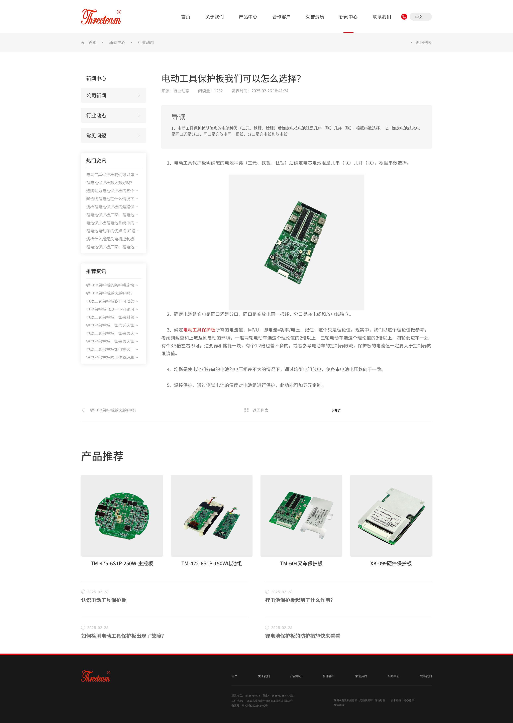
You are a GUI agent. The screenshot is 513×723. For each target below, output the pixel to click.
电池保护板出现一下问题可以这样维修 (120, 309)
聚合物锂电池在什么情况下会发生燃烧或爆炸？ (128, 198)
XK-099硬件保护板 (391, 563)
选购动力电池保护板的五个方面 (114, 190)
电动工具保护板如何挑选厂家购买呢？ (120, 349)
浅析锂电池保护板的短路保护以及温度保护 (124, 206)
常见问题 (96, 135)
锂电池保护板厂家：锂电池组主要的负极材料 (126, 215)
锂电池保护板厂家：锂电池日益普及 (118, 247)
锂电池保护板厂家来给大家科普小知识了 (122, 341)
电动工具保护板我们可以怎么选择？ (118, 174)
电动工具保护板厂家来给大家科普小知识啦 (124, 333)
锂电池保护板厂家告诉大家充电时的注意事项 (126, 325)
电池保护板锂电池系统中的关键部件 (118, 223)
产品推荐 (102, 455)
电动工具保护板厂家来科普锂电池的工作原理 (126, 317)
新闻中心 (348, 16)
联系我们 (382, 16)
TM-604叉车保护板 (301, 563)
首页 (185, 16)
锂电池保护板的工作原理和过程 (114, 357)
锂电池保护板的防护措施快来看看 (116, 285)
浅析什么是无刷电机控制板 (110, 239)
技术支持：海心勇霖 (402, 700)
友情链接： (340, 705)
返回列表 (424, 42)
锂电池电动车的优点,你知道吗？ (114, 231)
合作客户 (281, 16)
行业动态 (146, 42)
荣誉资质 (315, 16)
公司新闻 (96, 95)
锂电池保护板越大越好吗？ (110, 182)
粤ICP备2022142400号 (255, 705)
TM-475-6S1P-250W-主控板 (122, 563)
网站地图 (380, 700)
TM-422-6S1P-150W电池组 (211, 563)
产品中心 (248, 16)
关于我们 (214, 16)
